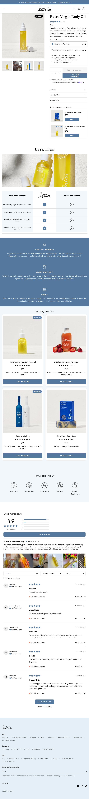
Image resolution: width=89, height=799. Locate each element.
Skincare (51, 737)
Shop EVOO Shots (65, 2)
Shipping (53, 79)
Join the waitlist (74, 76)
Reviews (37, 749)
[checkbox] (21, 578)
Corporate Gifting (29, 758)
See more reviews (44, 702)
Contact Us (55, 758)
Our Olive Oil (17, 749)
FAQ (3, 758)
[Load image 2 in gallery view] (28, 66)
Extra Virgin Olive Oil (19, 737)
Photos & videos (13, 578)
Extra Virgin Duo (23, 436)
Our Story (5, 749)
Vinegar (33, 737)
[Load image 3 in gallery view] (39, 66)
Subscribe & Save (8, 740)
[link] (57, 21)
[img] (32, 541)
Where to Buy (14, 758)
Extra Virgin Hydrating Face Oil (23, 362)
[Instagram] (82, 786)
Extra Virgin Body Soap (73, 112)
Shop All (5, 737)
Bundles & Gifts (64, 737)
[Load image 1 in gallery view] (7, 66)
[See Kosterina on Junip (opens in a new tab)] (49, 706)
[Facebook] (78, 786)
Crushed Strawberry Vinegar (66, 362)
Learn (28, 749)
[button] (4, 8)
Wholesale (44, 758)
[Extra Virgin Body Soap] (57, 116)
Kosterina (10, 791)
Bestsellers (78, 737)
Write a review (44, 534)
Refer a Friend (49, 749)
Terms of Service (8, 761)
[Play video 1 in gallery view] (17, 66)
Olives (42, 737)
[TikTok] (86, 786)
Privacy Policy (68, 758)
